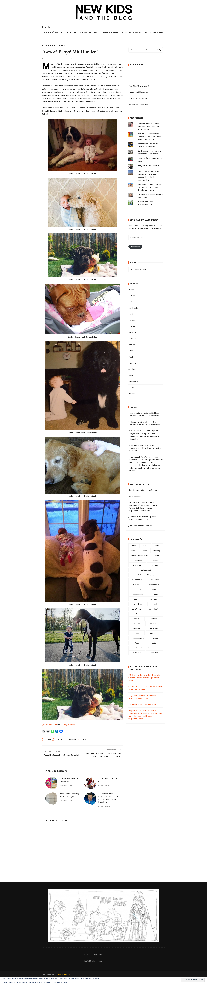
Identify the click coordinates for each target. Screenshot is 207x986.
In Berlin (131, 320)
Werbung (137, 653)
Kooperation (133, 338)
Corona (144, 550)
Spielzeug (132, 369)
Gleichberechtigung (146, 575)
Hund (85, 739)
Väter (154, 643)
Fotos (44, 45)
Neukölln (154, 619)
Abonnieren (135, 246)
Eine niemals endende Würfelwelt (142, 490)
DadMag (156, 550)
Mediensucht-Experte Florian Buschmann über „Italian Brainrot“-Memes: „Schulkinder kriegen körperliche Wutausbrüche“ (143, 506)
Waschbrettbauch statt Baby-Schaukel (61, 755)
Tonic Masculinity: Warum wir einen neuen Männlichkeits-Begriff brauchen (108, 798)
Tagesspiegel (138, 638)
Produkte (132, 363)
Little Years (136, 609)
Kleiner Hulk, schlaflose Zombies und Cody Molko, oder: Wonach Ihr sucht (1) (103, 755)
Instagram (155, 580)
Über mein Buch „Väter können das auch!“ (82, 32)
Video (137, 643)
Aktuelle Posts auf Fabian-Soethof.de (144, 668)
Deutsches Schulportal (140, 555)
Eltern (157, 555)
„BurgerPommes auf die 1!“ (149, 165)
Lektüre (131, 345)
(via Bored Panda (49, 724)
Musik (130, 357)
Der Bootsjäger (134, 496)
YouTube (154, 653)
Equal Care (137, 565)
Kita (135, 599)
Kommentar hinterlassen (92, 58)
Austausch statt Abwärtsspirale (142, 704)
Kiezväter (132, 332)
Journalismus (153, 584)
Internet (132, 326)
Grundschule (137, 580)
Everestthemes (64, 974)
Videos (131, 387)
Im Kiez (131, 314)
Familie (155, 565)
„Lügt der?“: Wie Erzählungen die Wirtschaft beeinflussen (142, 518)
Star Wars (154, 633)
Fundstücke (53, 45)
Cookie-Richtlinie (62, 982)
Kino (156, 594)
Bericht (145, 546)
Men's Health (154, 609)
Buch (133, 550)
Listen (130, 351)
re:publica (154, 623)
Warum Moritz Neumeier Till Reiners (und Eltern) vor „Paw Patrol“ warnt (149, 187)
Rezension (154, 628)
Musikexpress (138, 614)
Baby (49, 739)
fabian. (77, 58)
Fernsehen (133, 296)
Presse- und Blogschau (132, 32)
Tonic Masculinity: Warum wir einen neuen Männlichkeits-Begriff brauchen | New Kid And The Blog (145, 460)
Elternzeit (154, 560)
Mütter (155, 614)
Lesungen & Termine (111, 32)
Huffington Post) (68, 724)
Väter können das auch (145, 648)
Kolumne (153, 599)
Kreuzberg (138, 604)
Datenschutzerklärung (138, 104)
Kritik (155, 604)
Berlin (157, 546)
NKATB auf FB (137, 64)
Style (130, 375)
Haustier (72, 739)
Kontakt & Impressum (154, 32)
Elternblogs (137, 560)
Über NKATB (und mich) (53, 32)
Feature (131, 289)
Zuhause (62, 45)
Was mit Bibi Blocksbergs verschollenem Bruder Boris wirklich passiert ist (149, 137)
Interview (136, 584)
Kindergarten (138, 594)
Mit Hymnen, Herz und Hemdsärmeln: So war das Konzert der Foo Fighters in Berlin (145, 678)
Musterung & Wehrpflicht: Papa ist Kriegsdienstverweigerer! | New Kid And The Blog (145, 434)
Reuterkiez (137, 628)
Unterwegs (133, 381)
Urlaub (155, 638)
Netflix (136, 619)
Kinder (154, 589)
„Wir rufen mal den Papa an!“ (140, 525)
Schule (136, 633)
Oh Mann (136, 623)
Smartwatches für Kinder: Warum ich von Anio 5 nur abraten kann (149, 126)
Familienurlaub (145, 570)
